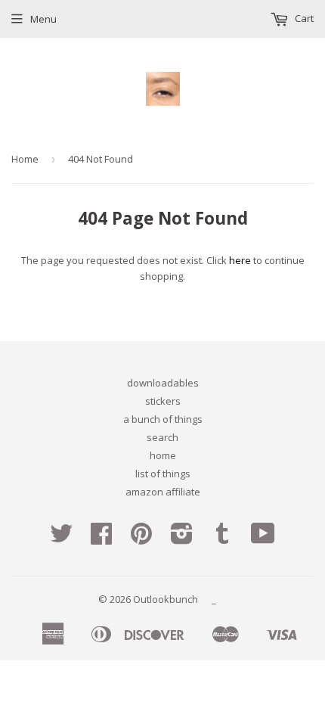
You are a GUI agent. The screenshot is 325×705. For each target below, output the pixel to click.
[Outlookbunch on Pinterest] (141, 538)
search (162, 437)
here (240, 260)
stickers (163, 401)
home (163, 455)
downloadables (163, 383)
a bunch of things (163, 419)
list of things (162, 473)
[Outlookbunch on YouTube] (263, 538)
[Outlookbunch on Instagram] (181, 538)
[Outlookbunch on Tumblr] (222, 538)
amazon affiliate (162, 491)
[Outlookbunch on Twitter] (61, 538)
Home (25, 159)
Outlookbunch (165, 599)
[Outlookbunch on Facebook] (101, 538)
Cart (303, 18)
